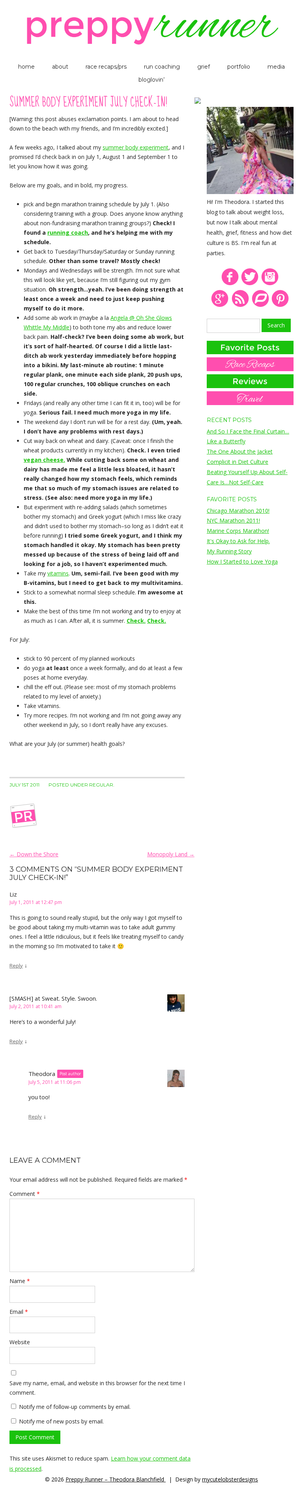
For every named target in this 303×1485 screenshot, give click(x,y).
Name (19, 1281)
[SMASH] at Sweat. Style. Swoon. (53, 998)
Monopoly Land (171, 854)
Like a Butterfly (226, 441)
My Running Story (229, 551)
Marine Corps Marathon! (238, 530)
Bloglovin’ (151, 79)
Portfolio (238, 66)
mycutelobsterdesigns (230, 1479)
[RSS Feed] (240, 305)
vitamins (58, 573)
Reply (16, 965)
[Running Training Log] (260, 305)
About (60, 66)
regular (101, 785)
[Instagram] (270, 284)
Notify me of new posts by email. (61, 1421)
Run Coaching (162, 66)
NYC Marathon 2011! (233, 520)
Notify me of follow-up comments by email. (75, 1406)
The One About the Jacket (240, 451)
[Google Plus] (220, 305)
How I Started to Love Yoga (242, 561)
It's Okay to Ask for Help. (238, 541)
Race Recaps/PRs (106, 66)
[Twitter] (250, 284)
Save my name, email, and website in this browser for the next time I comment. (97, 1387)
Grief (203, 66)
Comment (24, 1193)
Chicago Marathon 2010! (238, 510)
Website (19, 1342)
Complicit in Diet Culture (237, 461)
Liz (13, 894)
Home (26, 66)
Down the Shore (33, 854)
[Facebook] (230, 284)
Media (276, 66)
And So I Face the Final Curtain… (248, 431)
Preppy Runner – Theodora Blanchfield (115, 1479)
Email (18, 1311)
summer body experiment (135, 147)
